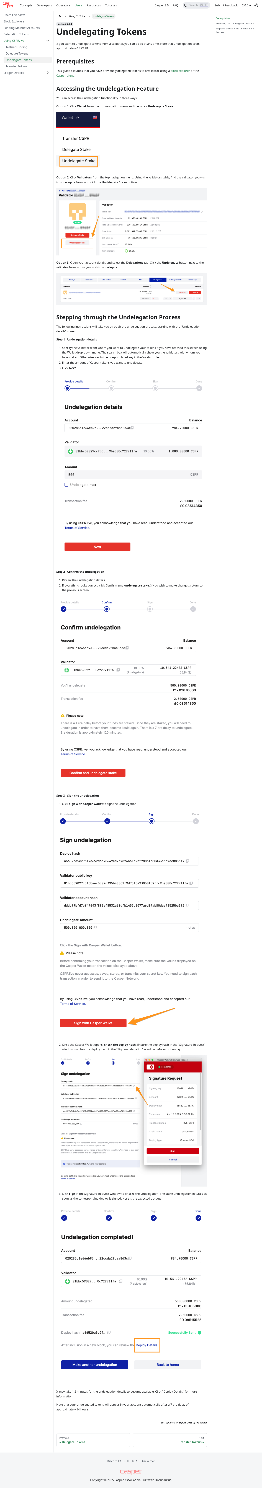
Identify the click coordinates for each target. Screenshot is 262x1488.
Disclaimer (148, 1461)
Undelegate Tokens (19, 60)
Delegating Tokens (16, 34)
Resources (94, 5)
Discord (112, 1461)
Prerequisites (223, 18)
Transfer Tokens (16, 66)
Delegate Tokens (17, 53)
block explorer (180, 71)
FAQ (175, 5)
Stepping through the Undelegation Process (235, 30)
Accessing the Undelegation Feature (235, 23)
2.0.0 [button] (245, 5)
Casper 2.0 (162, 5)
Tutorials (111, 5)
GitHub (129, 1461)
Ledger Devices (14, 73)
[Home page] (59, 16)
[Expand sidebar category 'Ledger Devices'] (48, 73)
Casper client (65, 76)
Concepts (26, 5)
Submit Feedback (226, 5)
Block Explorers (14, 21)
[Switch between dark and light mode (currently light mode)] (256, 5)
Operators (63, 5)
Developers (44, 5)
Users (79, 5)
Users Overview (14, 15)
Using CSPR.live (14, 41)
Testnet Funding (16, 47)
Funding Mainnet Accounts (22, 28)
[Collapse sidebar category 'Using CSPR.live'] (48, 40)
